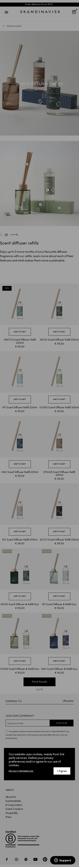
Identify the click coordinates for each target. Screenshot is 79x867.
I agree (62, 771)
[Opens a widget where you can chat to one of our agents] (62, 860)
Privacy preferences (21, 771)
